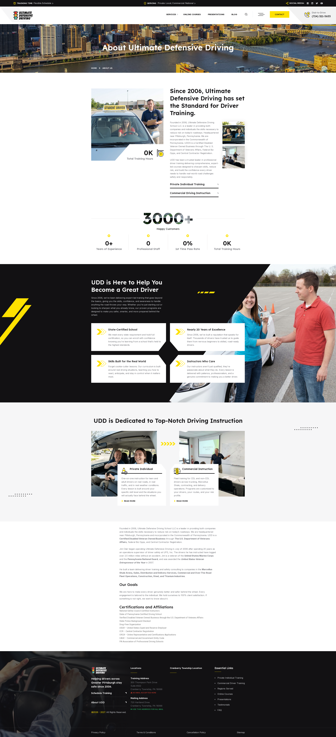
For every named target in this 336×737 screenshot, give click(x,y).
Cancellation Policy (196, 732)
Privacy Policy (98, 732)
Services (171, 14)
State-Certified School (122, 329)
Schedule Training (101, 693)
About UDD (98, 702)
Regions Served (225, 688)
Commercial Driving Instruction (190, 193)
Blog (234, 14)
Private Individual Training (187, 184)
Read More (129, 501)
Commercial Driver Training (231, 683)
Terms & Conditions (146, 732)
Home (94, 68)
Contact (279, 14)
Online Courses (192, 14)
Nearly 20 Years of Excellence (206, 329)
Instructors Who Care (201, 361)
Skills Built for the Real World (127, 361)
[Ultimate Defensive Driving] (23, 15)
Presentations (216, 14)
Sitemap (241, 732)
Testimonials (223, 704)
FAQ (219, 710)
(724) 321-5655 (321, 16)
